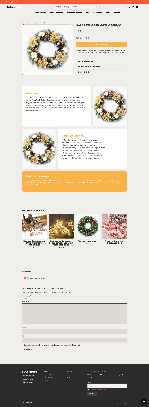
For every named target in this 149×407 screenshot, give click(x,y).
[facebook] (17, 2)
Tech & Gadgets (56, 13)
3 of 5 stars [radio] (27, 298)
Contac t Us (127, 2)
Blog (67, 381)
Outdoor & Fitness (74, 13)
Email (24, 336)
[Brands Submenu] (121, 13)
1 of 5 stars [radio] (23, 298)
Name (24, 327)
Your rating (26, 296)
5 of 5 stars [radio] (32, 298)
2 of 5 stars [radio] (25, 298)
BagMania (97, 13)
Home (23, 23)
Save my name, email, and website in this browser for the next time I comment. (52, 345)
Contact (46, 381)
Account (68, 375)
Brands (116, 13)
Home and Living (32, 23)
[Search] (97, 7)
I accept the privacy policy (98, 389)
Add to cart (102, 44)
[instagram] (7, 2)
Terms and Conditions (50, 375)
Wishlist (68, 377)
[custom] (12, 2)
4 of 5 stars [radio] (29, 298)
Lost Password (48, 377)
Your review (26, 302)
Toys (107, 13)
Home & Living (40, 13)
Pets (87, 13)
